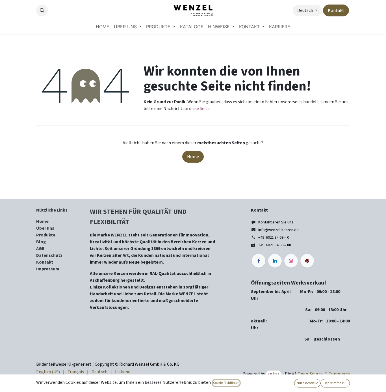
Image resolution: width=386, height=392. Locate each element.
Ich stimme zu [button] (335, 383)
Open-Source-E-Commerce (324, 374)
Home (193, 157)
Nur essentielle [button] (307, 383)
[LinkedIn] (275, 261)
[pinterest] (307, 261)
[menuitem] (103, 26)
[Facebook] (258, 261)
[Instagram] (291, 261)
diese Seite (199, 108)
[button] (42, 10)
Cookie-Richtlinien (226, 382)
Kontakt (336, 10)
